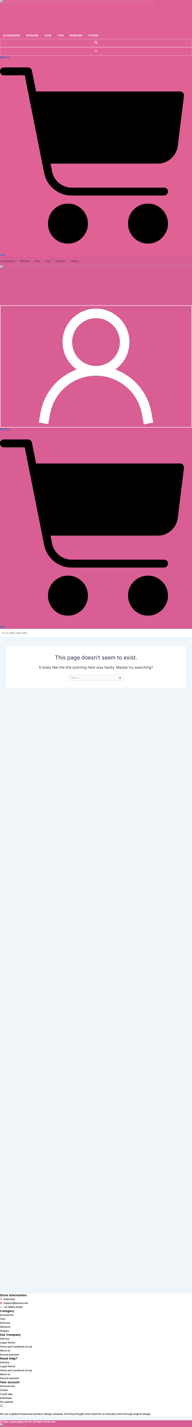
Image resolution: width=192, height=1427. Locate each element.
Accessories (11, 35)
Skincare (32, 35)
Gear (48, 35)
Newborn (76, 35)
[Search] (182, 633)
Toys (60, 35)
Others (93, 35)
